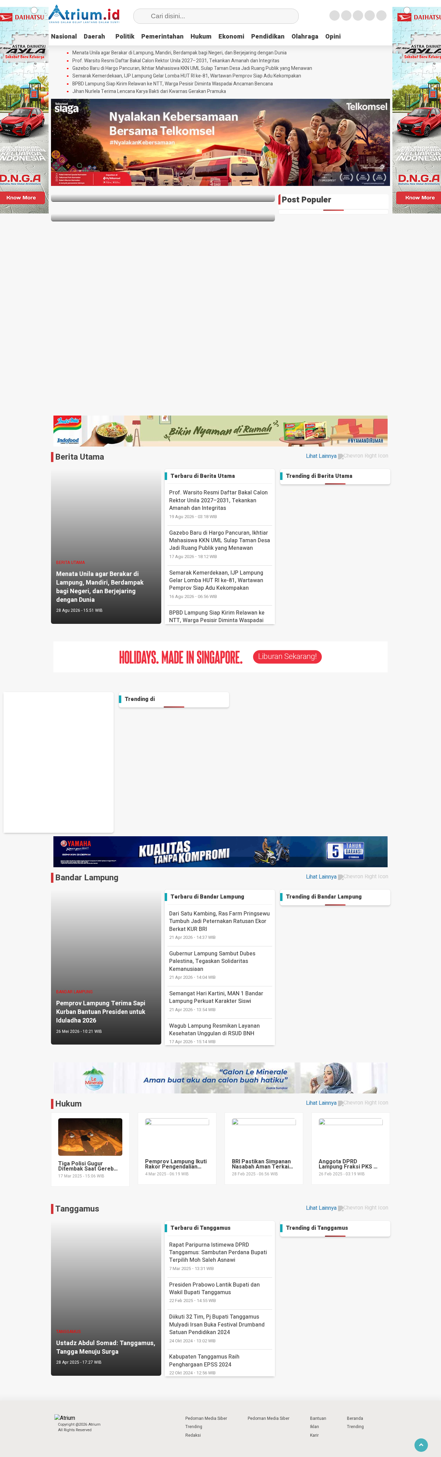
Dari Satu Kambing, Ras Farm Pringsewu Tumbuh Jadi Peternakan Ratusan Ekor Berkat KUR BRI (219, 925)
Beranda (355, 1418)
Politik (124, 36)
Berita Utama (79, 457)
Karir (314, 1435)
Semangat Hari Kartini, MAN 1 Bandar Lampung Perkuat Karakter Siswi (216, 1001)
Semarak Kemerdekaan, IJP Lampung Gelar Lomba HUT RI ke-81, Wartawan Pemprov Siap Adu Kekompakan (186, 76)
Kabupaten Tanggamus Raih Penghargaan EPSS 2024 (204, 1364)
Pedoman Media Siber (206, 1418)
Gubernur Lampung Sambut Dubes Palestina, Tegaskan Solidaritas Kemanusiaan (212, 965)
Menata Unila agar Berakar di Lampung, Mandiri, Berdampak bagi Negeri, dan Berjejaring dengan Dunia (179, 53)
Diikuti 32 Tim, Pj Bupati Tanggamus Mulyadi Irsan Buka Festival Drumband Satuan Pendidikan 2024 (217, 1328)
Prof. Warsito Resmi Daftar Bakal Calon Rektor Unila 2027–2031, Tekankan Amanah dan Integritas (175, 60)
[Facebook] (334, 15)
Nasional (64, 36)
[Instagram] (358, 15)
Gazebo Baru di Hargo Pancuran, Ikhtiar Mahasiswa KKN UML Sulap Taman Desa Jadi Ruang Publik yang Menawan (192, 68)
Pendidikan (268, 36)
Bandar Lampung (87, 878)
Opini (333, 36)
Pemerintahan (162, 36)
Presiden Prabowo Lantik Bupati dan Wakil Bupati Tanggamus (214, 1292)
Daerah (94, 36)
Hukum (201, 36)
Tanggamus (77, 1209)
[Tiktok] (381, 15)
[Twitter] (346, 15)
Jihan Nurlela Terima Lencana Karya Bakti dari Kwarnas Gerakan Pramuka (149, 91)
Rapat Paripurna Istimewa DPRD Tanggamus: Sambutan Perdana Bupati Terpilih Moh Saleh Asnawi (218, 1256)
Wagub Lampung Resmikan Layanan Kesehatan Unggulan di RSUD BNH (214, 1033)
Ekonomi (231, 36)
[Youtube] (370, 15)
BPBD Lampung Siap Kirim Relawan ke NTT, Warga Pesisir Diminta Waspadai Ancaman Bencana (172, 84)
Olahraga (304, 36)
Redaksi (193, 1435)
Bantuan (318, 1418)
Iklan (314, 1427)
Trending (193, 1427)
